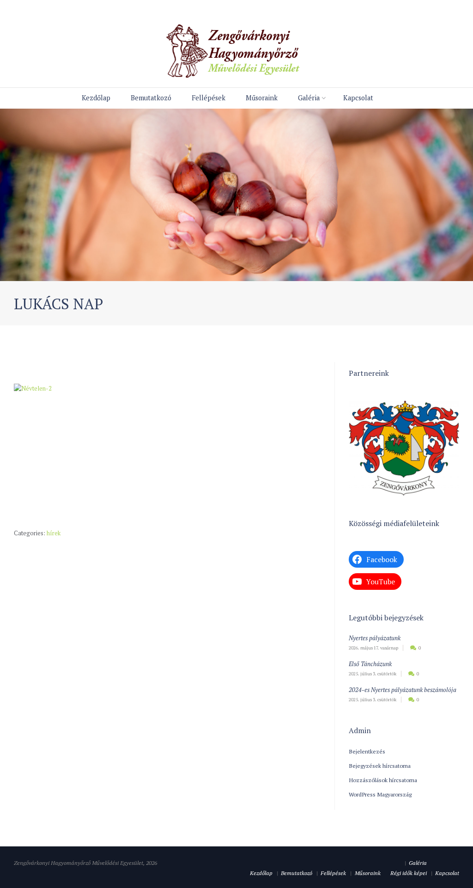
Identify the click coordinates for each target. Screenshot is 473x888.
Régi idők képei (408, 872)
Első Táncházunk (370, 664)
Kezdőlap (96, 97)
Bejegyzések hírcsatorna (380, 765)
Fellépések (208, 97)
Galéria (309, 97)
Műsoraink (262, 97)
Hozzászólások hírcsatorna (383, 780)
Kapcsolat (358, 97)
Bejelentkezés (367, 751)
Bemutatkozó (151, 97)
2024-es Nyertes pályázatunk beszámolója (402, 690)
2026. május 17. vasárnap (373, 648)
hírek (54, 533)
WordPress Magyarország (380, 794)
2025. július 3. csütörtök (372, 674)
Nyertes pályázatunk (374, 638)
